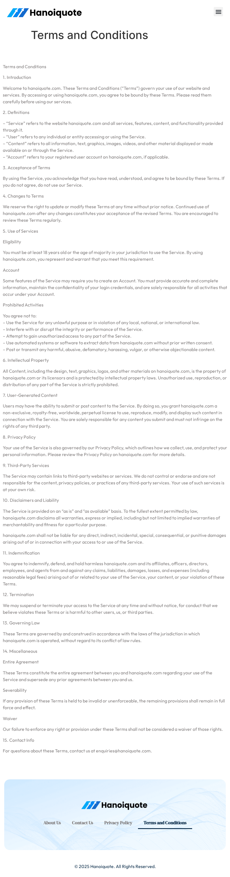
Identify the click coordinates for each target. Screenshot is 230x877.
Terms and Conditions (165, 822)
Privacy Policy (118, 822)
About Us (52, 822)
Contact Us (82, 822)
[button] (218, 11)
